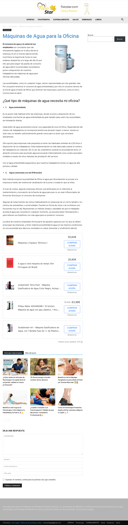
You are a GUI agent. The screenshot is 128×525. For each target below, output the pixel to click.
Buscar (91, 35)
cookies (39, 523)
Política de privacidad (27, 523)
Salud (75, 19)
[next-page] (8, 420)
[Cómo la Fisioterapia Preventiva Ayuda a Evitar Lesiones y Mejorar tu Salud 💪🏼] (70, 396)
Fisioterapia (44, 19)
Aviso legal (15, 523)
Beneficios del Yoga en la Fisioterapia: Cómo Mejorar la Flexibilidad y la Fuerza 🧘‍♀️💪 (14, 410)
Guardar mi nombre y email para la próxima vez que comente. (30, 480)
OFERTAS (30, 19)
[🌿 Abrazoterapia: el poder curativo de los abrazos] (42, 366)
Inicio (4, 26)
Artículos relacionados (13, 353)
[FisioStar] (64, 8)
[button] (122, 20)
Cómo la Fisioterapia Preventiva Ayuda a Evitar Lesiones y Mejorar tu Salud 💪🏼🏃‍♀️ (70, 410)
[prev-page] (4, 420)
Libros (98, 19)
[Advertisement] (106, 63)
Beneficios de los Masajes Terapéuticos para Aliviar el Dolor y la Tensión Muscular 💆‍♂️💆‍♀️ (70, 379)
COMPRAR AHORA (72, 244)
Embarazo (87, 19)
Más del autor (30, 353)
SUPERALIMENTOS (61, 19)
